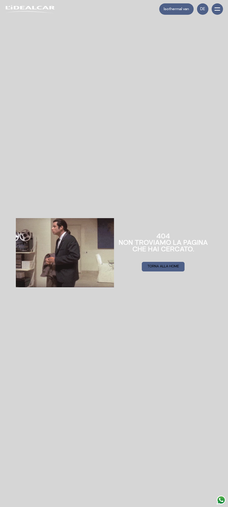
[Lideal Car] (30, 9)
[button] (202, 9)
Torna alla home (163, 266)
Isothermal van (176, 9)
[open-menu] (217, 9)
